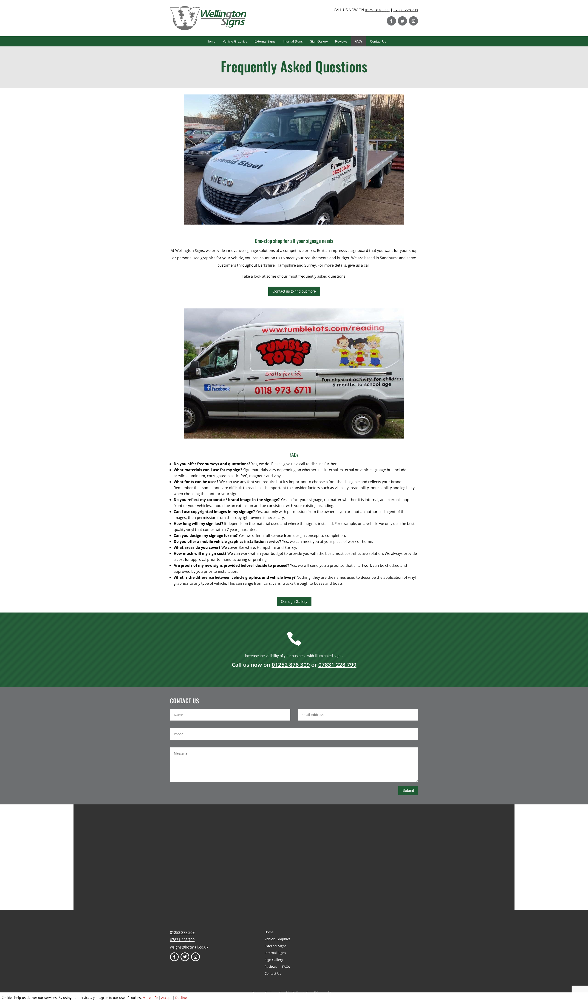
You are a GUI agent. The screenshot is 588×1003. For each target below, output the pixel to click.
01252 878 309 (377, 10)
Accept (166, 997)
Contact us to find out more (294, 291)
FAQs (359, 41)
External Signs (264, 41)
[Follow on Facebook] (391, 21)
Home (211, 41)
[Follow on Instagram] (413, 21)
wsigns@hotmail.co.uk (189, 947)
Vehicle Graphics (235, 41)
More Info (150, 997)
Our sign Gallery (294, 602)
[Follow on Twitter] (402, 21)
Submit (408, 790)
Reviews (341, 41)
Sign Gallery (319, 41)
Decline (181, 997)
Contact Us (378, 41)
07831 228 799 (405, 10)
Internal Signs (293, 41)
